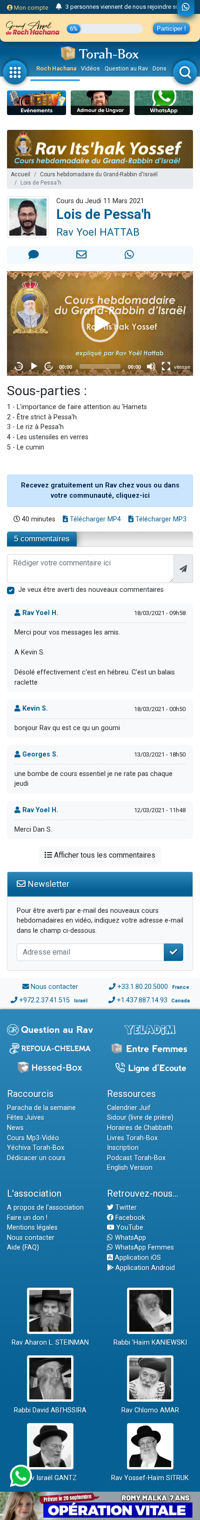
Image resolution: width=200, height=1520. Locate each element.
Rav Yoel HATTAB (98, 232)
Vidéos (90, 68)
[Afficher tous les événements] (59, 7)
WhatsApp (129, 1238)
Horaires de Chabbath (140, 1128)
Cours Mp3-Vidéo (33, 1138)
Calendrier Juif (129, 1108)
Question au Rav (126, 68)
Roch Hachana (56, 68)
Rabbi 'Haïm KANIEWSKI (150, 1343)
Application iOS (137, 1258)
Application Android (144, 1268)
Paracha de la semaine (41, 1108)
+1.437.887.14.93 (142, 1000)
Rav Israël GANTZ (50, 1478)
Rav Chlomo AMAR (150, 1410)
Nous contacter (54, 987)
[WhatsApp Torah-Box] (185, 8)
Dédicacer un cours (36, 1158)
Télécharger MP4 (94, 519)
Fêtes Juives (25, 1118)
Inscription (123, 1148)
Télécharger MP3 (160, 519)
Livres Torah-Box (132, 1138)
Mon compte (30, 7)
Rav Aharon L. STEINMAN (50, 1343)
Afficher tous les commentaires (103, 855)
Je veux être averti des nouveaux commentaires (91, 590)
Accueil (20, 174)
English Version (130, 1168)
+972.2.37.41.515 (44, 1000)
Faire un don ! (27, 1218)
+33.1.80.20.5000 (142, 987)
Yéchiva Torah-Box (35, 1148)
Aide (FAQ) (23, 1247)
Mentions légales (32, 1227)
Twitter (125, 1208)
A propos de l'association (45, 1208)
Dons (160, 68)
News (15, 1128)
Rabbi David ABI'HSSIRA (50, 1410)
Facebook (129, 1218)
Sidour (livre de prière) (140, 1118)
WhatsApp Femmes (143, 1247)
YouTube (128, 1227)
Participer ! (171, 28)
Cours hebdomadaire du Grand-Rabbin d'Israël (99, 174)
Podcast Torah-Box (136, 1158)
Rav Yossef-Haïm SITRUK (150, 1478)
